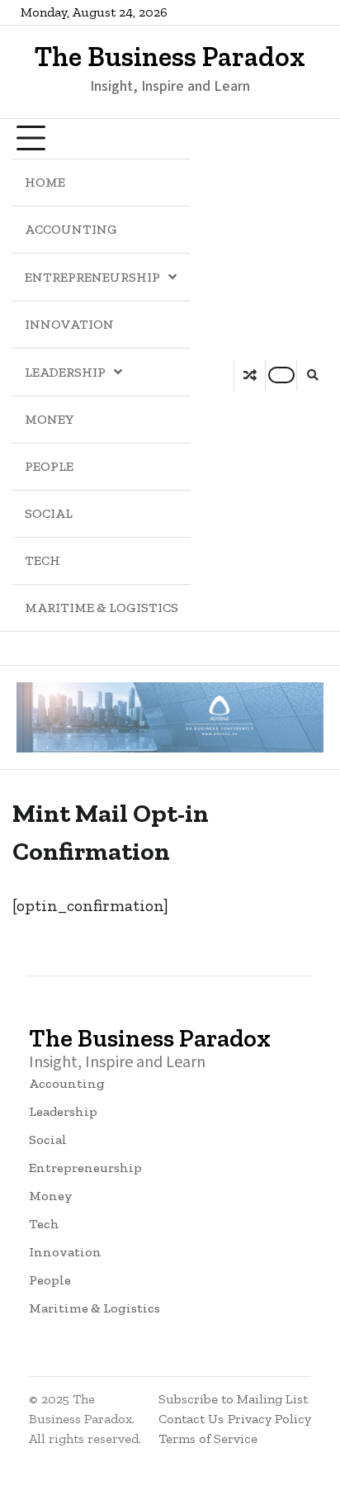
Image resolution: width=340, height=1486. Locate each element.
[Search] (312, 375)
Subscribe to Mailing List (233, 1399)
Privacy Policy (269, 1419)
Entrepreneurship (92, 277)
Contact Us (191, 1419)
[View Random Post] (249, 375)
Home (45, 182)
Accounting (71, 229)
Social (49, 513)
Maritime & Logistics (101, 607)
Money (49, 419)
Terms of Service (207, 1438)
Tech (42, 560)
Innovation (69, 324)
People (49, 466)
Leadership (65, 372)
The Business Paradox (170, 57)
